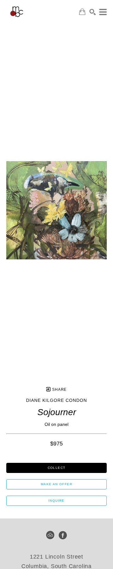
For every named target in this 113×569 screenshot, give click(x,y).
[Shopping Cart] (82, 11)
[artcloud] (50, 535)
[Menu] (103, 12)
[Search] (92, 12)
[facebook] (63, 535)
